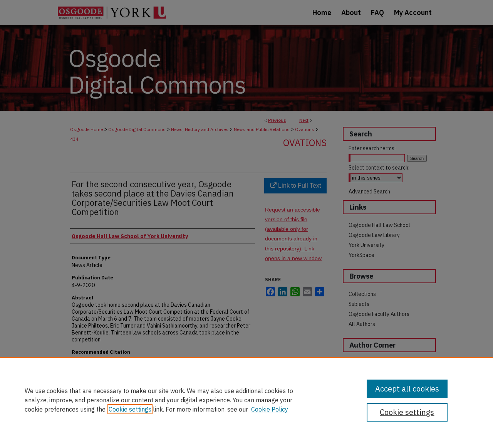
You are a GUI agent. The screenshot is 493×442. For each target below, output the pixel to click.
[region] (246, 399)
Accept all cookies (407, 388)
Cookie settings (130, 409)
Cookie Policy (269, 409)
